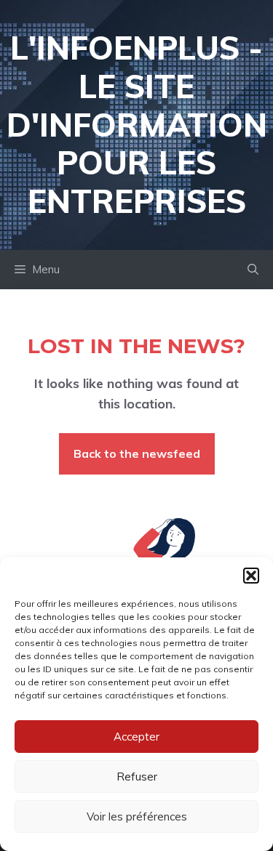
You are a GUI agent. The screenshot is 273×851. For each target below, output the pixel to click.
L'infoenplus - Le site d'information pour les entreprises (137, 124)
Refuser (136, 776)
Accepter (136, 736)
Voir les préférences (137, 816)
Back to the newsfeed (137, 453)
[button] (251, 575)
